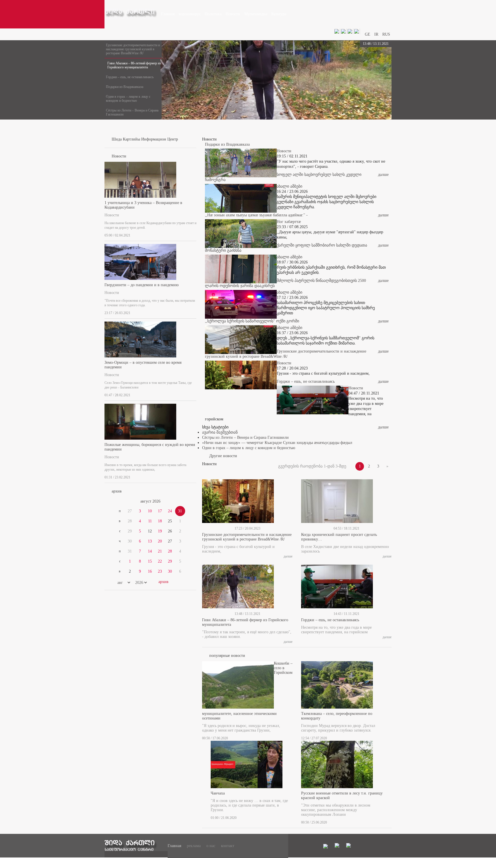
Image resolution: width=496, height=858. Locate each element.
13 (150, 541)
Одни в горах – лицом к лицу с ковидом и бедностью (128, 99)
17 (160, 511)
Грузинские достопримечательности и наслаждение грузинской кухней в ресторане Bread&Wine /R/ (133, 49)
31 (180, 511)
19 (160, 531)
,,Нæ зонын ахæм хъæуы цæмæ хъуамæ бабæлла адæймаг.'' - (256, 215)
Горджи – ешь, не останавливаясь (130, 77)
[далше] (194, 234)
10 (150, 511)
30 (170, 571)
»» (183, 501)
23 (160, 571)
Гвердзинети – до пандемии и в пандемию (141, 285)
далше (383, 174)
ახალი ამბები (289, 186)
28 (170, 551)
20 (160, 541)
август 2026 (150, 501)
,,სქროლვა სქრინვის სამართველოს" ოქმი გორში (252, 321)
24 (170, 511)
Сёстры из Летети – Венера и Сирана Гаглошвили (132, 112)
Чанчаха (218, 793)
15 (150, 561)
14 (150, 551)
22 (160, 561)
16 (150, 571)
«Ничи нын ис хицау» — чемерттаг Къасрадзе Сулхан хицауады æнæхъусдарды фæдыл (277, 442)
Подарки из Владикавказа (124, 87)
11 (150, 521)
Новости (111, 215)
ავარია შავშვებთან (220, 432)
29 (170, 561)
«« (118, 501)
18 (160, 521)
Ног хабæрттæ (289, 222)
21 (160, 551)
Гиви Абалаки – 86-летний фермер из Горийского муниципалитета (134, 65)
